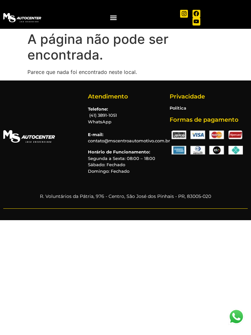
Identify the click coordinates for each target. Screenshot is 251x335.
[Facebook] (196, 14)
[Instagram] (184, 14)
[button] (113, 17)
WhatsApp (99, 121)
